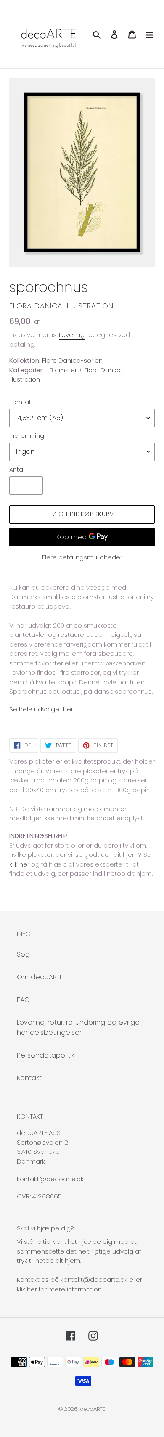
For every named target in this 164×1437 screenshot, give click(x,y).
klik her (19, 864)
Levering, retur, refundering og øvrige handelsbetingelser (78, 1027)
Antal (16, 469)
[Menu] (150, 34)
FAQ (23, 1000)
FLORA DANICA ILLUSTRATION (61, 306)
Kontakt (29, 1078)
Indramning (26, 436)
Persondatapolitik (45, 1055)
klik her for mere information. (60, 1289)
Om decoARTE (40, 977)
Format (20, 402)
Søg (23, 954)
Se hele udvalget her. (41, 709)
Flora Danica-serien (72, 360)
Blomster (63, 370)
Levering (72, 334)
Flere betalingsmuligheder (82, 557)
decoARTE (93, 1409)
